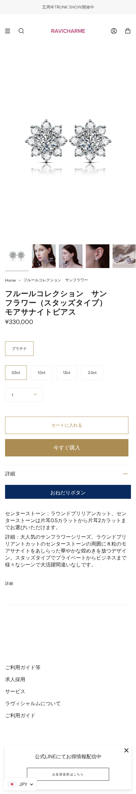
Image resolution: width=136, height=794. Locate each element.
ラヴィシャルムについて (33, 703)
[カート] (128, 30)
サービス (15, 691)
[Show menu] (10, 31)
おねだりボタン (68, 492)
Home (10, 280)
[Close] (126, 750)
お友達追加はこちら (68, 774)
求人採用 (15, 679)
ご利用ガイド (20, 715)
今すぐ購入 (66, 447)
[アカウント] (114, 30)
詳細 (10, 473)
